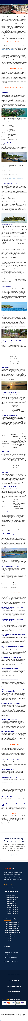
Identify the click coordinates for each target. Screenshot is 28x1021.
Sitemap (18, 1012)
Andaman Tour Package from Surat (11, 938)
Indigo (12, 49)
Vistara (6, 49)
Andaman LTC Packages (10, 901)
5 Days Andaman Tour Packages (12, 907)
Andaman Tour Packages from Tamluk (12, 926)
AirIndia (2, 49)
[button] (0, 1020)
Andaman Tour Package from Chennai (12, 930)
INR (26, 1)
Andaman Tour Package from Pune (11, 940)
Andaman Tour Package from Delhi (11, 936)
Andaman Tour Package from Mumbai (12, 922)
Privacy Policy (4, 1011)
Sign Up (23, 1)
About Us (10, 1012)
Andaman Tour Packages (10, 895)
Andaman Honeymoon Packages (12, 897)
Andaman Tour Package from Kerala (11, 934)
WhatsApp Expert (14, 855)
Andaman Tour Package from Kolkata (12, 924)
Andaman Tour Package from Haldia (11, 928)
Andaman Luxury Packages (11, 905)
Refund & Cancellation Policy (20, 1011)
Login (20, 1)
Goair (9, 49)
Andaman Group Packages (11, 903)
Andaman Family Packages (11, 899)
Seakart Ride (20, 178)
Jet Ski (10, 178)
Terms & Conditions (11, 1011)
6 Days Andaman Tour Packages (12, 909)
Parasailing (14, 178)
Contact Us (14, 1012)
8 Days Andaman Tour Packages (12, 913)
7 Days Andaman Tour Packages (12, 911)
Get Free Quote (14, 854)
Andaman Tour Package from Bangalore (12, 932)
